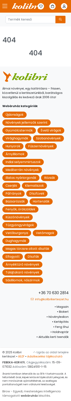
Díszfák (33, 256)
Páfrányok (13, 193)
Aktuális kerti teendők (52, 337)
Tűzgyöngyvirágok (20, 225)
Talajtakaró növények (22, 272)
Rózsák (49, 177)
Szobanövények (48, 138)
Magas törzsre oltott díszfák (27, 248)
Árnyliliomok (15, 154)
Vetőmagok (45, 233)
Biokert (63, 312)
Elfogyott (13, 256)
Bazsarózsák (15, 201)
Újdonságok (14, 114)
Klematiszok (34, 185)
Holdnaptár (59, 332)
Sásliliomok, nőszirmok (23, 280)
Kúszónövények (18, 217)
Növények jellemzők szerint (27, 122)
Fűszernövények (41, 146)
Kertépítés (60, 322)
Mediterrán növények (22, 170)
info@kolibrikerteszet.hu (51, 299)
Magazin (62, 307)
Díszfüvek (36, 193)
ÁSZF (21, 356)
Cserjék (11, 185)
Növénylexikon (58, 317)
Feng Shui (61, 327)
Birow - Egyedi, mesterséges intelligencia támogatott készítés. (31, 393)
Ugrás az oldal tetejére (52, 352)
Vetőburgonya (17, 233)
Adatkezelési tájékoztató (45, 356)
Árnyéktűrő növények (22, 264)
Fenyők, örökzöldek (20, 209)
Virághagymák (17, 138)
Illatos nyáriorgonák (21, 177)
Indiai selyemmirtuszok (23, 162)
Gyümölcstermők (19, 130)
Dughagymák (16, 241)
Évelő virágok (51, 130)
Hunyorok (13, 146)
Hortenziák (41, 201)
